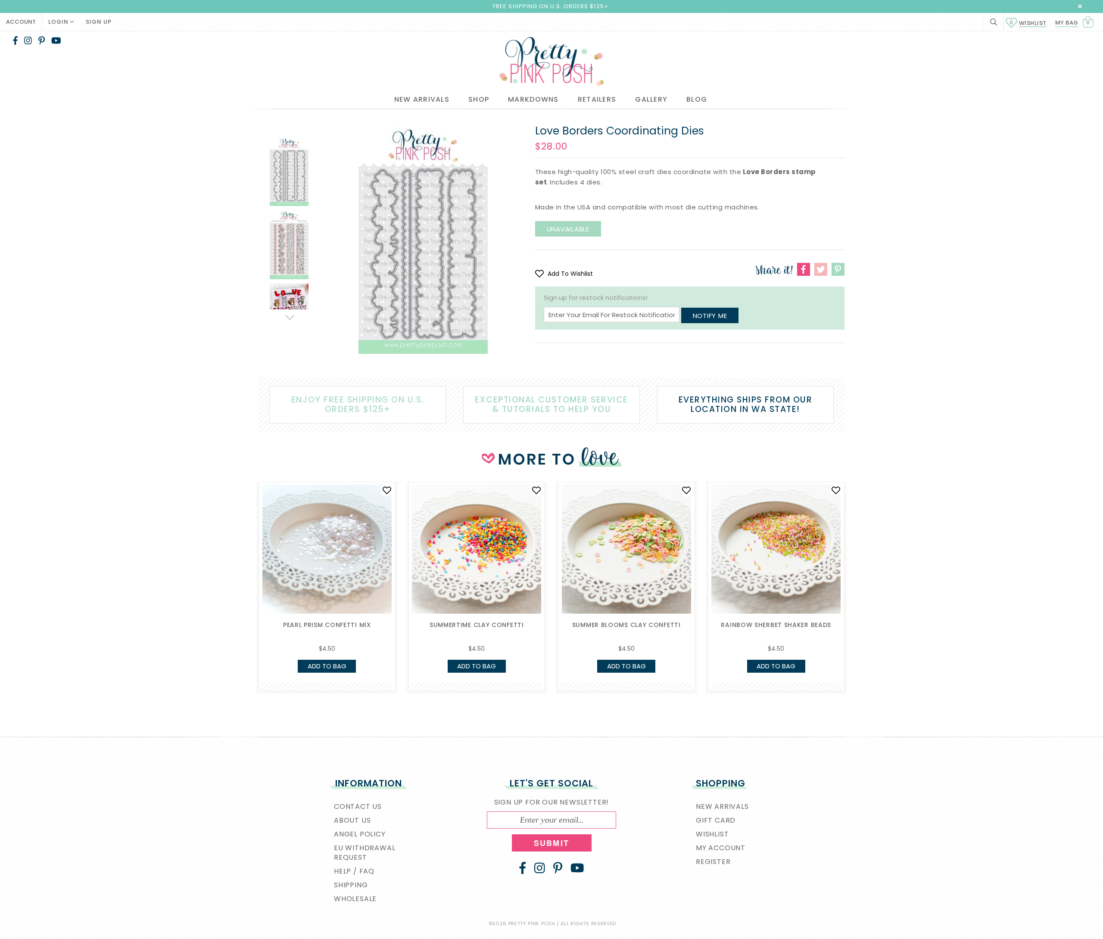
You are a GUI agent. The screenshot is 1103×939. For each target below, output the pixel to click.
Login (59, 22)
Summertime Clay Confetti (477, 625)
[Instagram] (28, 40)
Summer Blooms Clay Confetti (626, 625)
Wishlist (1028, 23)
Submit (551, 843)
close (1080, 6)
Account (21, 22)
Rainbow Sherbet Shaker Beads (776, 625)
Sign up (99, 22)
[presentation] (245, 557)
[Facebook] (15, 40)
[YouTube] (56, 40)
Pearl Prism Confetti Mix (327, 625)
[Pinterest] (41, 40)
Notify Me (710, 315)
